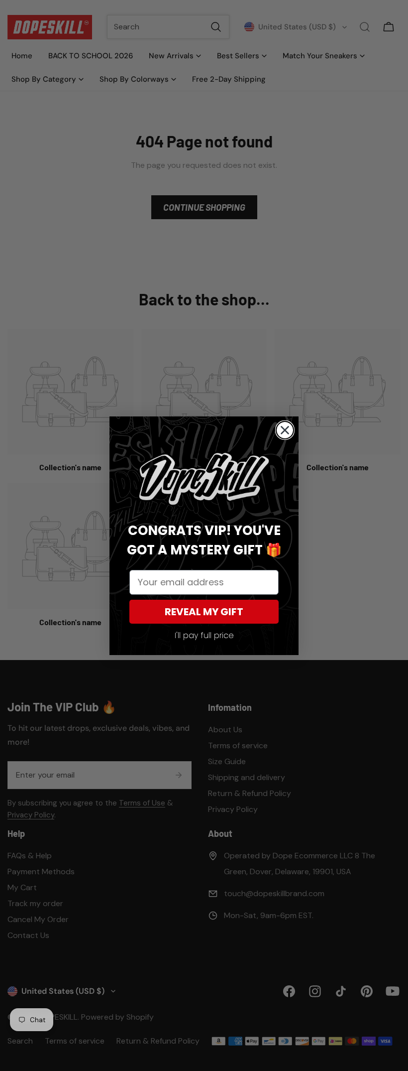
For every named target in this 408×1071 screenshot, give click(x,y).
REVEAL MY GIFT (204, 612)
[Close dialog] (285, 430)
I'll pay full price (204, 635)
